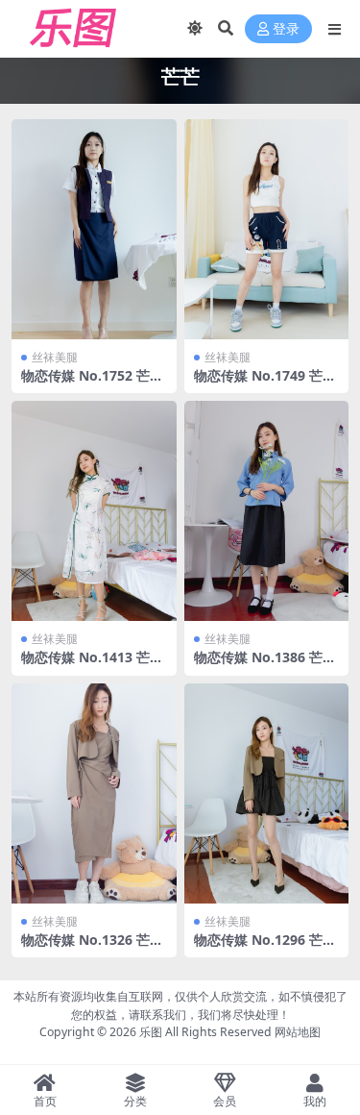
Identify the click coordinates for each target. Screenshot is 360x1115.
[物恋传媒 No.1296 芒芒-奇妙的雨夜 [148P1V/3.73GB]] (266, 793)
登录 (286, 29)
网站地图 (298, 1032)
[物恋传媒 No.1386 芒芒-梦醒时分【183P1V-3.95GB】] (266, 511)
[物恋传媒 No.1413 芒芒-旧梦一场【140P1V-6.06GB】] (94, 511)
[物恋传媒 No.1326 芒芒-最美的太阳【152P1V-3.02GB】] (94, 793)
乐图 (150, 1032)
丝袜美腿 (55, 357)
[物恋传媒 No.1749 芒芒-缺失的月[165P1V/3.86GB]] (266, 229)
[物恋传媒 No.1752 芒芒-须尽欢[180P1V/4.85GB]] (94, 229)
